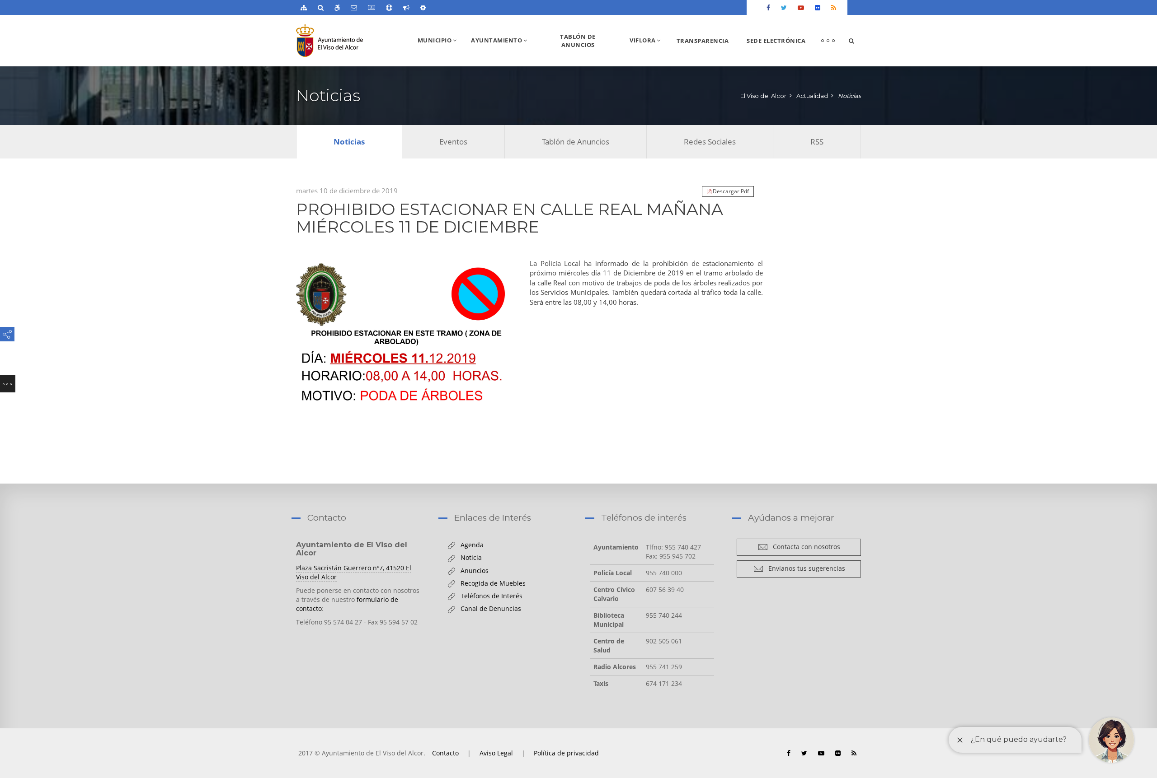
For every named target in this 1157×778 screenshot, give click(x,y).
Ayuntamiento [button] (502, 51)
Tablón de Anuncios (578, 41)
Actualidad (812, 95)
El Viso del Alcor (763, 95)
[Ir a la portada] (346, 40)
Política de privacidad (566, 753)
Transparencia (703, 41)
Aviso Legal (496, 753)
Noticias (849, 95)
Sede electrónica (776, 41)
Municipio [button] (441, 51)
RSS (816, 141)
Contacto (445, 753)
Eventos (453, 141)
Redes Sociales (710, 141)
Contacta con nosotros (804, 546)
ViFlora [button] (649, 51)
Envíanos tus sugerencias (804, 568)
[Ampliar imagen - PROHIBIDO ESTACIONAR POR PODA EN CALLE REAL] (404, 335)
